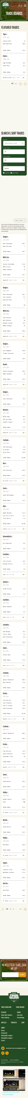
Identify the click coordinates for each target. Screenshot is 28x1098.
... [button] (16, 909)
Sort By (5, 165)
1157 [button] (20, 909)
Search (5, 139)
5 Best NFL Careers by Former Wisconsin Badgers (14, 1080)
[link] (5, 1080)
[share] (23, 1080)
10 (5, 59)
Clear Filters (19, 220)
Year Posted (6, 156)
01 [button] (7, 909)
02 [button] (10, 909)
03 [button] (13, 909)
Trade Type (6, 148)
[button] (2, 909)
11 (5, 37)
